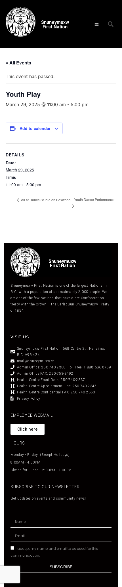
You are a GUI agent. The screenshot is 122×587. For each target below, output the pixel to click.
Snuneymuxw (62, 261)
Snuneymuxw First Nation (55, 25)
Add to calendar (35, 128)
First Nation (62, 265)
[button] (96, 24)
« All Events (18, 62)
